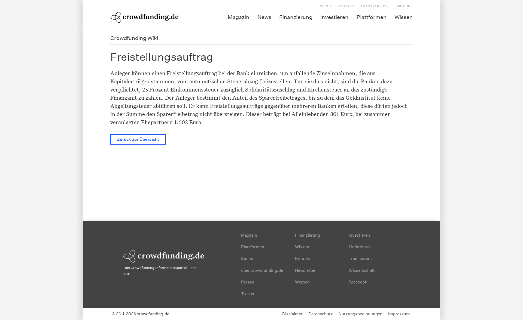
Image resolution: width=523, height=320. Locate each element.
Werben (302, 282)
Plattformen (372, 17)
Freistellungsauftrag (161, 56)
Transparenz (361, 258)
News (264, 17)
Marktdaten (360, 246)
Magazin (238, 17)
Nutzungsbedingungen (360, 313)
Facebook (358, 282)
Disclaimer (292, 313)
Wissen (403, 17)
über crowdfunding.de (262, 270)
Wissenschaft (362, 270)
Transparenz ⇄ (375, 6)
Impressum (399, 313)
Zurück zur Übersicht (138, 139)
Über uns (404, 6)
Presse (247, 282)
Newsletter (305, 270)
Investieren (334, 17)
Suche (326, 6)
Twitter (248, 293)
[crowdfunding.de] (144, 16)
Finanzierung (295, 17)
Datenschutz (320, 313)
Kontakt (346, 6)
